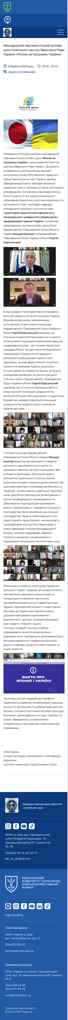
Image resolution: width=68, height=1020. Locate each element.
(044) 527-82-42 (15, 944)
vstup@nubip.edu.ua (18, 995)
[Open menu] (61, 32)
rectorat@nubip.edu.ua (19, 951)
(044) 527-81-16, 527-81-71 (21, 853)
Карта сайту (14, 915)
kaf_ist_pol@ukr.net (17, 858)
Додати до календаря (21, 71)
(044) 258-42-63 (15, 985)
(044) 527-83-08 (15, 989)
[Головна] (7, 7)
